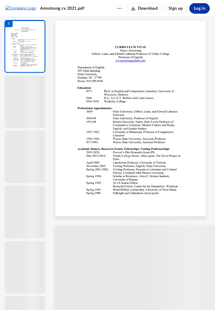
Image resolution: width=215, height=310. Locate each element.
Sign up (176, 8)
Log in (199, 8)
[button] (25, 46)
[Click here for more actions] (119, 8)
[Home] (20, 8)
